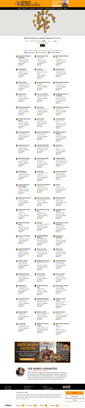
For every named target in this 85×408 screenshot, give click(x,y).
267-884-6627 (21, 177)
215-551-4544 (59, 101)
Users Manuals (27, 389)
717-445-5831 (59, 280)
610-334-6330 (21, 329)
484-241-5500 (21, 255)
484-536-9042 (59, 306)
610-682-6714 (59, 230)
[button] (40, 21)
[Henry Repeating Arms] (27, 3)
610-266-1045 (59, 217)
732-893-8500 (21, 280)
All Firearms (32, 8)
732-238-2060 (59, 266)
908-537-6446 (21, 241)
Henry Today (8, 386)
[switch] (36, 406)
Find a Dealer (27, 388)
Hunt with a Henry (28, 386)
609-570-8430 (59, 139)
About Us (24, 8)
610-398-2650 (40, 228)
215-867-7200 (21, 63)
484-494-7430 (21, 138)
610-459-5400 (40, 179)
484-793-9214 (40, 243)
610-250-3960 (59, 190)
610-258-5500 (21, 217)
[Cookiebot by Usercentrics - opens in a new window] (8, 406)
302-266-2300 (21, 266)
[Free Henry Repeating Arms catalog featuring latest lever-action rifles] (60, 3)
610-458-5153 (40, 165)
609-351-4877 (21, 203)
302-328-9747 (40, 255)
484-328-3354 (40, 138)
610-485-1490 (21, 164)
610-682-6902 (21, 230)
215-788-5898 (21, 100)
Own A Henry (40, 8)
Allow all (74, 392)
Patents (45, 386)
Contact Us (59, 8)
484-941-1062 (59, 164)
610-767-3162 (40, 293)
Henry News (8, 389)
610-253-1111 (40, 203)
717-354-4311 (21, 304)
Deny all (74, 400)
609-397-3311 (40, 124)
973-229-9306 (59, 318)
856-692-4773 (59, 291)
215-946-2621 (21, 113)
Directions (25, 62)
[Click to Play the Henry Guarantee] (21, 372)
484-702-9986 (21, 291)
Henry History (8, 388)
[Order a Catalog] (42, 352)
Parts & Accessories (50, 8)
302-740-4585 (40, 190)
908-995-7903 (40, 217)
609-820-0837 (59, 203)
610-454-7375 (40, 100)
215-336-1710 (40, 113)
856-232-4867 (21, 151)
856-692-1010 (40, 318)
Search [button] (65, 8)
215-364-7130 (40, 76)
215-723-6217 (40, 88)
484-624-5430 (59, 152)
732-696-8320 (59, 332)
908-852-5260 (40, 331)
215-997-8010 (59, 113)
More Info (20, 65)
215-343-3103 (40, 63)
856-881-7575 (59, 177)
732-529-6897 (40, 268)
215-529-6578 (59, 126)
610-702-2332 (40, 151)
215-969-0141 (59, 63)
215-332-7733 (21, 88)
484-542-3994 (40, 304)
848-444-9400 (21, 318)
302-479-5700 (21, 192)
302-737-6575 (40, 280)
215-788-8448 (59, 88)
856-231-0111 (21, 126)
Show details (65, 405)
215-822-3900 (21, 75)
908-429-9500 (59, 243)
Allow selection (74, 396)
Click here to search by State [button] (42, 48)
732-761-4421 (59, 255)
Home (19, 8)
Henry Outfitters (47, 389)
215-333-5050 (59, 75)
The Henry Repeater (48, 388)
